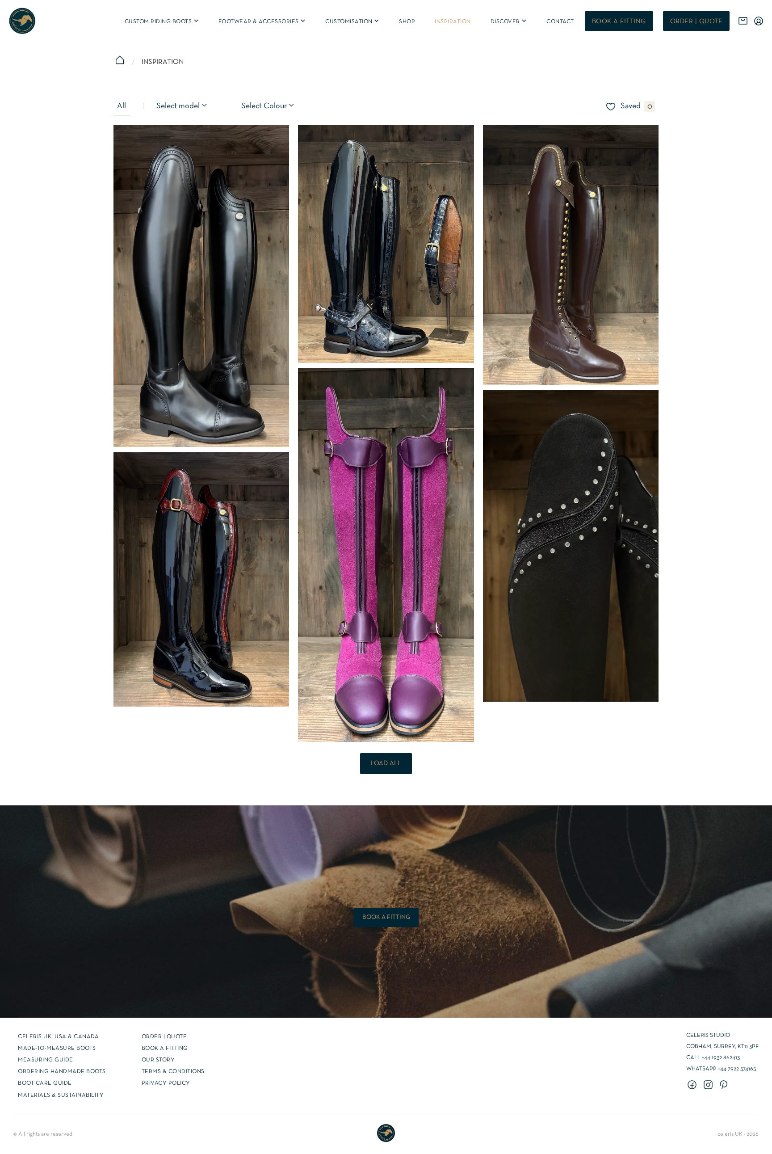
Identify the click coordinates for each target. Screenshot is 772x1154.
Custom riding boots (162, 22)
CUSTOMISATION (352, 22)
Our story (158, 1060)
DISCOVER (509, 22)
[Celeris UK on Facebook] (693, 1085)
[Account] (758, 21)
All (121, 106)
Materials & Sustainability (61, 1095)
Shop (407, 22)
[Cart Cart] (742, 21)
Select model (178, 106)
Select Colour (265, 106)
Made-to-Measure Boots (57, 1048)
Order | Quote (696, 21)
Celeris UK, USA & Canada (58, 1037)
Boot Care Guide (45, 1083)
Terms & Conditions (173, 1071)
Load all (386, 763)
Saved (631, 106)
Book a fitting (619, 21)
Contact (560, 22)
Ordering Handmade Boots (62, 1071)
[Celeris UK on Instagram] (709, 1085)
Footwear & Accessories (262, 22)
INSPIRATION (453, 22)
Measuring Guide (45, 1060)
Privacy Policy (166, 1083)
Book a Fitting (165, 1048)
